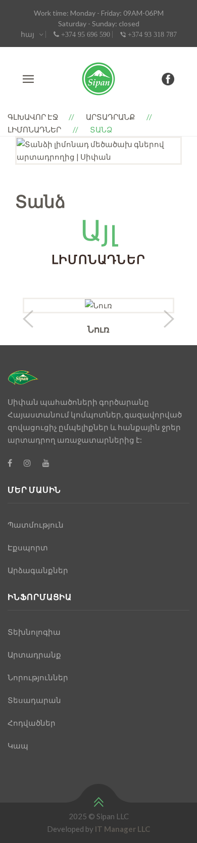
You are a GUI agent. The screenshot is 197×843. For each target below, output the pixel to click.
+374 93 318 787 (151, 34)
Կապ (18, 745)
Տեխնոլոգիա (34, 631)
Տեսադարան (34, 700)
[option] (98, 150)
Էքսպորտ (28, 547)
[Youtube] (46, 462)
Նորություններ (38, 677)
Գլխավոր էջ (33, 116)
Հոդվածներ (32, 722)
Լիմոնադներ (34, 129)
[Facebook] (10, 462)
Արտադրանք (110, 116)
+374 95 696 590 (84, 34)
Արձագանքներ (38, 570)
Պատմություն (36, 524)
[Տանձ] (98, 150)
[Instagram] (27, 462)
